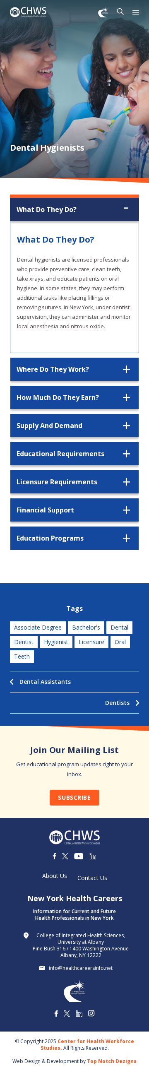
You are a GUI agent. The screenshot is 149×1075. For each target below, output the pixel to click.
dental (119, 627)
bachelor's (86, 627)
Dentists (117, 703)
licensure (91, 642)
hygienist (56, 642)
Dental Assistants (45, 681)
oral (120, 642)
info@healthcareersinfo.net (81, 968)
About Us (54, 876)
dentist (24, 642)
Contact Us (92, 878)
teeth (22, 656)
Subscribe (74, 797)
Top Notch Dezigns (112, 1061)
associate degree (38, 627)
